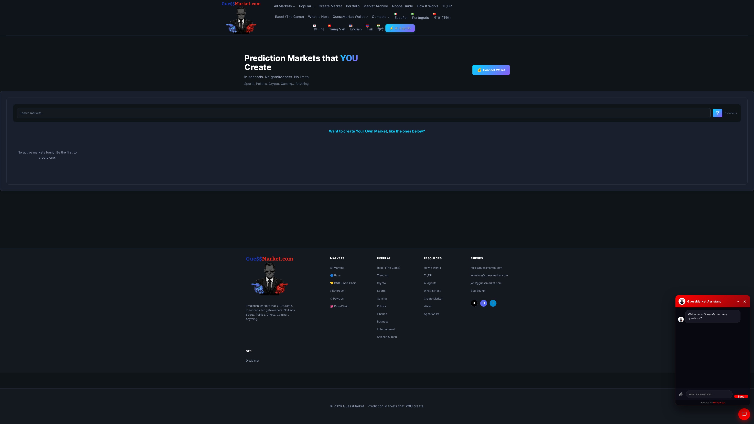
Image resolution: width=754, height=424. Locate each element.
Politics (381, 306)
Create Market (330, 6)
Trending (382, 275)
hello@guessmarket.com (486, 267)
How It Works (427, 6)
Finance (382, 313)
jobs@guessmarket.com (486, 283)
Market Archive (375, 6)
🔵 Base (335, 275)
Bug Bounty (478, 290)
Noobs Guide (402, 6)
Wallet (428, 306)
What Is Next (318, 17)
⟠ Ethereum (337, 290)
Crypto (381, 283)
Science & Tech (387, 336)
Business (382, 321)
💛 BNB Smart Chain (343, 283)
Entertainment (386, 329)
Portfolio (353, 6)
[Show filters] (717, 113)
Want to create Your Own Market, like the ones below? (377, 131)
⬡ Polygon (337, 298)
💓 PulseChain (339, 306)
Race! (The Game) (289, 17)
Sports (381, 290)
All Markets (337, 267)
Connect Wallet (491, 70)
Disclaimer (252, 360)
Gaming (382, 298)
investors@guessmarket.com (489, 275)
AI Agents (400, 28)
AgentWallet (431, 313)
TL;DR (447, 6)
